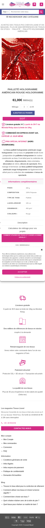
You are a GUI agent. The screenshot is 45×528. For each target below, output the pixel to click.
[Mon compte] (41, 4)
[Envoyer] (41, 12)
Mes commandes (10, 443)
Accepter (22, 272)
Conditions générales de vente (15, 460)
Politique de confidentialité (22, 277)
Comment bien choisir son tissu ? (16, 497)
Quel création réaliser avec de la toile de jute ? (21, 500)
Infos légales (8, 464)
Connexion (7, 447)
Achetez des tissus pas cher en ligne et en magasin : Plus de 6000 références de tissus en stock (23, 27)
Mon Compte (8, 439)
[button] (42, 250)
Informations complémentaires (22, 182)
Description (22, 223)
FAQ (5, 451)
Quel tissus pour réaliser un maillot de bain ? (20, 504)
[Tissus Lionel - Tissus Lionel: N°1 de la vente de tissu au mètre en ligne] (20, 4)
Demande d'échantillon (12, 475)
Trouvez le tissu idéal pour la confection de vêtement (23, 486)
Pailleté (16, 29)
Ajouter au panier (23, 113)
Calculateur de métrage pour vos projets (22, 229)
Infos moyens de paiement (13, 467)
